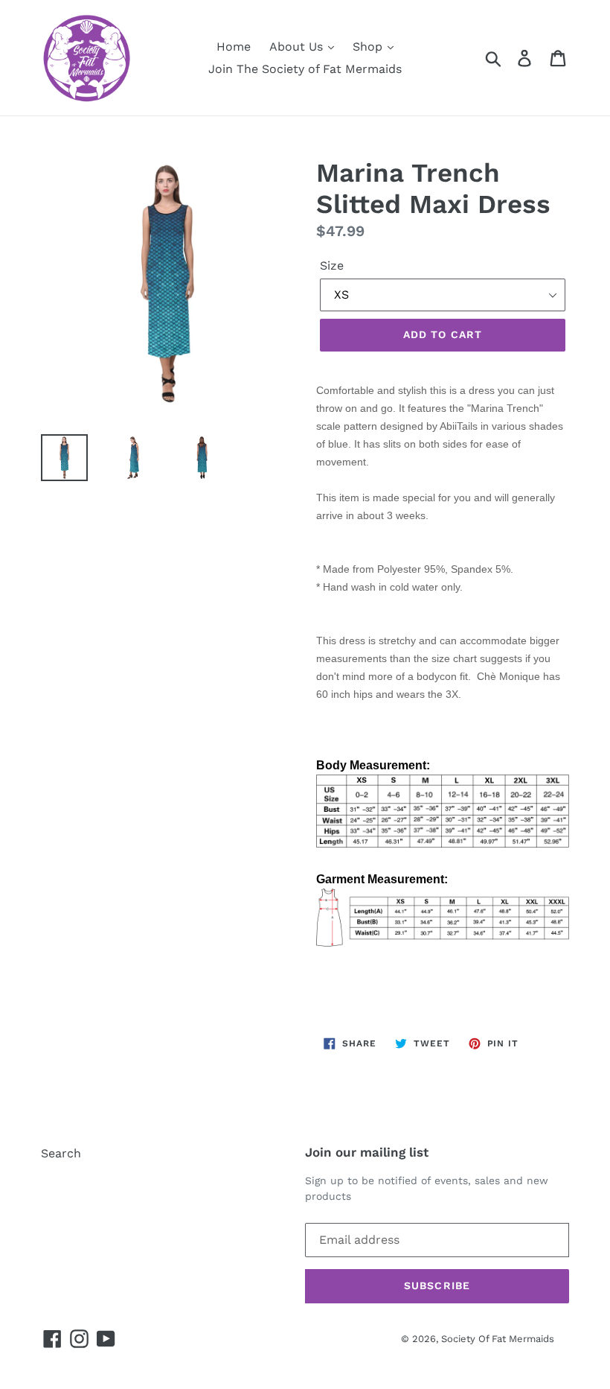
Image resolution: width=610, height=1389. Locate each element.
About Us (298, 46)
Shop (369, 46)
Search (61, 1153)
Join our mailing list (366, 1152)
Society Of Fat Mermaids (497, 1338)
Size (332, 265)
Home (233, 46)
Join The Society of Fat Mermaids (305, 69)
